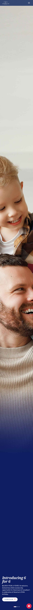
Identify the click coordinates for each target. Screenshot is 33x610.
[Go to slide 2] (17, 606)
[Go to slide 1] (15, 606)
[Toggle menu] (29, 3)
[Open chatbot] (29, 606)
